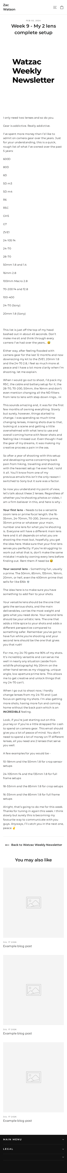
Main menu (12, 1139)
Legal (8, 1149)
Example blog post (17, 946)
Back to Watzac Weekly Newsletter (36, 845)
